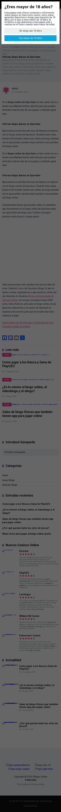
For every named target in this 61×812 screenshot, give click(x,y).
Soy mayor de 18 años (30, 38)
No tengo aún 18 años (30, 30)
